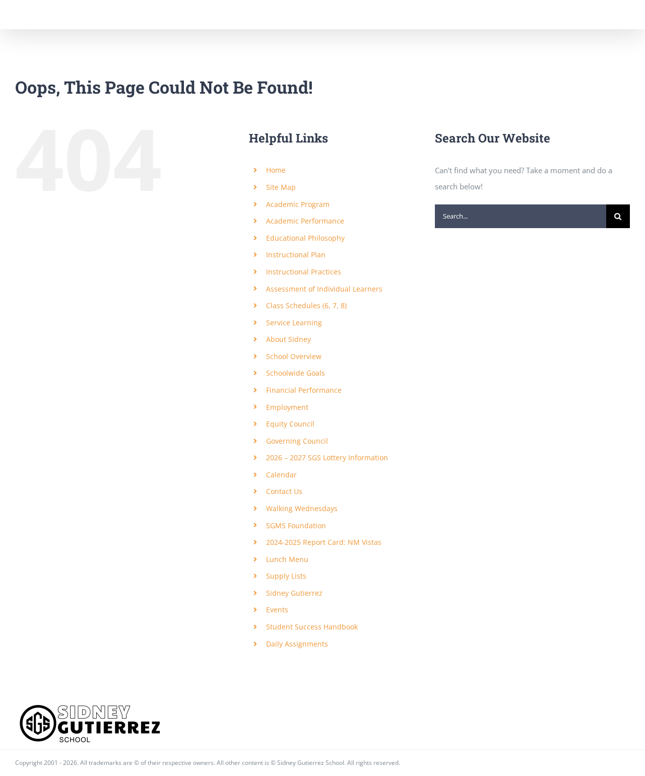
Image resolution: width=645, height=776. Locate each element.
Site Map (281, 187)
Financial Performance (304, 390)
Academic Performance (305, 221)
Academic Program (298, 204)
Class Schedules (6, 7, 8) (306, 305)
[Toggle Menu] (622, 14)
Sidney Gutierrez (294, 593)
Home (276, 170)
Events (277, 609)
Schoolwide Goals (295, 373)
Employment (287, 407)
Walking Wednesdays (302, 508)
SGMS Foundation (296, 525)
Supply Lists (286, 576)
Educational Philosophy (305, 238)
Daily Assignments (297, 644)
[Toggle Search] (587, 14)
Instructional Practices (303, 271)
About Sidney (288, 339)
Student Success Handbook (312, 626)
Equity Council (290, 424)
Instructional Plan (296, 254)
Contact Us (284, 491)
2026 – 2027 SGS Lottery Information (327, 457)
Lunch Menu (287, 559)
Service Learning (294, 322)
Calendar (281, 474)
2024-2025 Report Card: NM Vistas (323, 542)
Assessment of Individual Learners (324, 289)
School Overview (293, 356)
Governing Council (297, 441)
